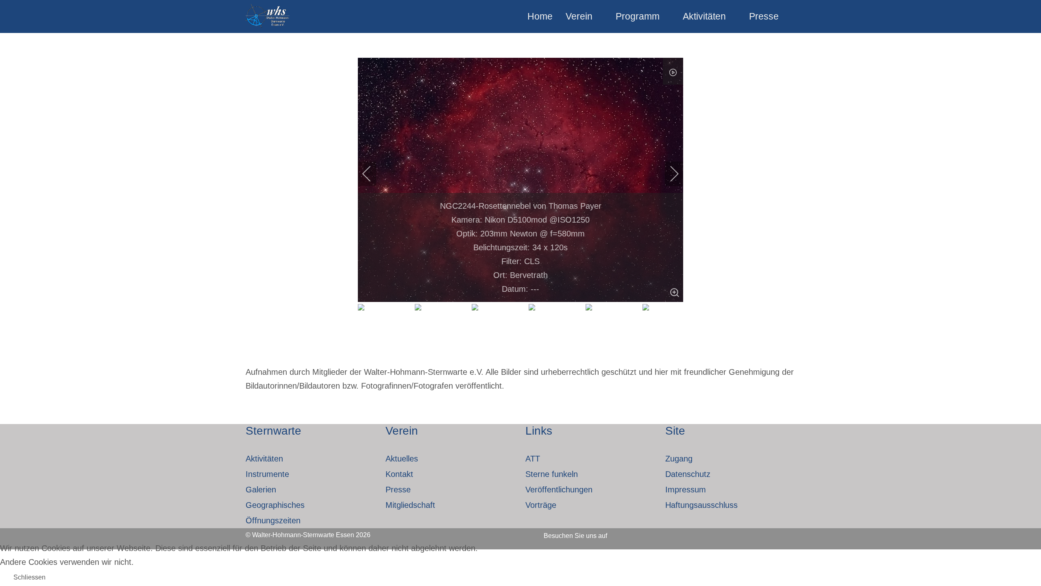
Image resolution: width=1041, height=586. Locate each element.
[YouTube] (668, 532)
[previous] (372, 173)
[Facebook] (625, 532)
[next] (669, 173)
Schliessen (29, 577)
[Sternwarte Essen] (268, 16)
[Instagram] (646, 532)
